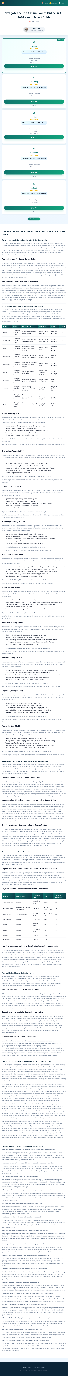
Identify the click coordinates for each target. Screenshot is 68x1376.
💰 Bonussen (53, 3)
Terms (34, 1367)
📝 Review (62, 3)
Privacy (30, 1367)
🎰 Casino (45, 3)
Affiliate (39, 1367)
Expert (43, 1367)
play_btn (34, 66)
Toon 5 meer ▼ (34, 219)
